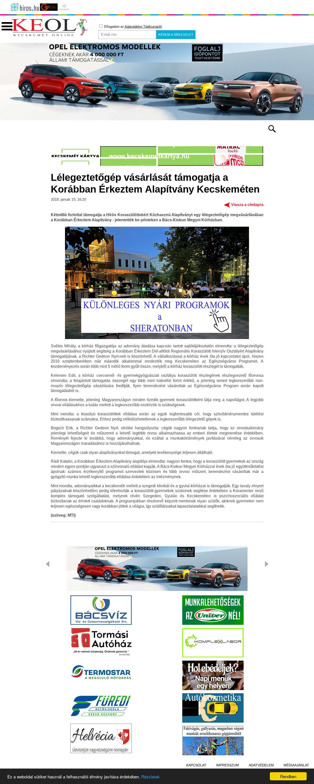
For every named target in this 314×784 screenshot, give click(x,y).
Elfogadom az (132, 26)
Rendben (288, 776)
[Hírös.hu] (25, 7)
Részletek (150, 776)
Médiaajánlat (296, 765)
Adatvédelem (261, 765)
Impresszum (227, 765)
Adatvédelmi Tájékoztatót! (143, 26)
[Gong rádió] (49, 7)
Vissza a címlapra (247, 205)
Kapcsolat (196, 765)
